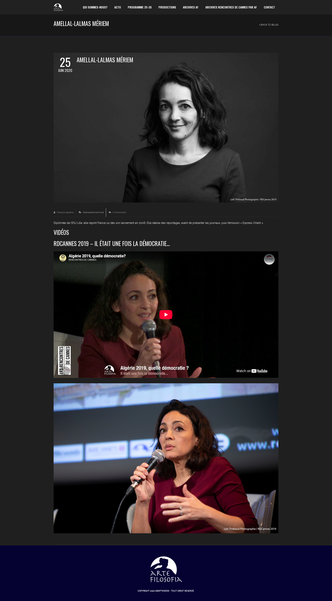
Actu (117, 7)
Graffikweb (162, 591)
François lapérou (65, 212)
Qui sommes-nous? (95, 7)
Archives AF (190, 7)
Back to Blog (269, 24)
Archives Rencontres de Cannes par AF (231, 7)
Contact (269, 7)
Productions (167, 7)
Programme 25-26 (140, 7)
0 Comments (119, 212)
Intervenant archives (93, 212)
